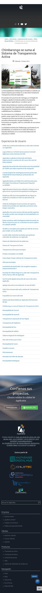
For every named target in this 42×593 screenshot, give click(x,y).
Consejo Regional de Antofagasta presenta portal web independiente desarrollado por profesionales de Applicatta (20, 175)
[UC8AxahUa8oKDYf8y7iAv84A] (22, 24)
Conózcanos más (11, 407)
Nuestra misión (9, 516)
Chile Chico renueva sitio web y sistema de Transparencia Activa (21, 290)
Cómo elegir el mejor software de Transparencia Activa (20, 258)
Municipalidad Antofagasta (11, 361)
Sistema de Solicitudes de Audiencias (16, 564)
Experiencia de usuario (25, 39)
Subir (39, 588)
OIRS (5, 561)
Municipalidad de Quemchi (11, 314)
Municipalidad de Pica (9, 327)
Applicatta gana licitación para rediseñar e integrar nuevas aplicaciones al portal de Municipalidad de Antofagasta (21, 190)
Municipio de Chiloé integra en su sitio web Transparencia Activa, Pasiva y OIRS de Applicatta (21, 274)
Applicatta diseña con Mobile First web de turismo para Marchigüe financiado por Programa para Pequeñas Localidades (20, 183)
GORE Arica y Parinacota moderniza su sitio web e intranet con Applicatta (21, 147)
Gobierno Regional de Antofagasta (13, 335)
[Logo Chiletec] (21, 467)
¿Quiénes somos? (9, 520)
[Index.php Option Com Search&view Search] (15, 24)
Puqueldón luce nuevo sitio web (13, 295)
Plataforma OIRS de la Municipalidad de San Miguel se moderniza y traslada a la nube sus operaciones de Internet (19, 197)
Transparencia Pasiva (11, 554)
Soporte (7, 542)
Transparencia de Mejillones (11, 323)
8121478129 (22, 445)
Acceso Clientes (9, 539)
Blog (5, 576)
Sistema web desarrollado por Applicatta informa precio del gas (20, 301)
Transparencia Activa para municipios (14, 249)
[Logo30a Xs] (21, 7)
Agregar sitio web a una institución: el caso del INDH (19, 285)
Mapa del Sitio (8, 586)
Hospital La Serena (8, 348)
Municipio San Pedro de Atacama (13, 356)
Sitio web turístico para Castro (12, 340)
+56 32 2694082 (17, 439)
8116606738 (31, 445)
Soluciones (13, 39)
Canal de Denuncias (10, 557)
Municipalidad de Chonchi (11, 310)
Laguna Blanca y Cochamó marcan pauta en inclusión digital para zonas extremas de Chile (19, 153)
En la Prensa (8, 583)
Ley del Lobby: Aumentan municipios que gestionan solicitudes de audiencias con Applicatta (19, 236)
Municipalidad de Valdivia (10, 331)
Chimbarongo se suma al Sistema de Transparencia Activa (21, 306)
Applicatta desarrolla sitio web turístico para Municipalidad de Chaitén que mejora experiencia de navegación (21, 167)
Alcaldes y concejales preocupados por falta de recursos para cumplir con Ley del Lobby (20, 230)
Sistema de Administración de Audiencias (15, 241)
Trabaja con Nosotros (11, 523)
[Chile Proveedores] (21, 490)
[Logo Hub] (21, 459)
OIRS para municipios (9, 262)
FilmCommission (8, 352)
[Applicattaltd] (25, 24)
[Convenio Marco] (21, 482)
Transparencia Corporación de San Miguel (16, 319)
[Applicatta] (18, 24)
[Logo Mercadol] (21, 474)
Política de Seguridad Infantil (13, 526)
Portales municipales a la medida (13, 254)
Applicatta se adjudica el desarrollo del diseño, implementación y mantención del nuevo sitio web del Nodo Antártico (19, 160)
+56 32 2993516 (29, 439)
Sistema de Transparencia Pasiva (13, 245)
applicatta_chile (30, 407)
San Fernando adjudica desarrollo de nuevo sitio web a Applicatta (20, 280)
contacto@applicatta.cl (25, 441)
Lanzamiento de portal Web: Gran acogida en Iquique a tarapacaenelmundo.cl (20, 267)
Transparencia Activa (11, 551)
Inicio (6, 39)
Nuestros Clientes (10, 535)
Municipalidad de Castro (10, 344)
